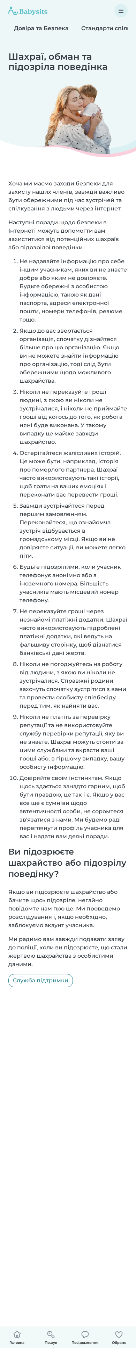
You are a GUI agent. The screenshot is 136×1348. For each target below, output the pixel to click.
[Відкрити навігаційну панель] (121, 10)
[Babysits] (27, 11)
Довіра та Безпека (41, 28)
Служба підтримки (40, 980)
